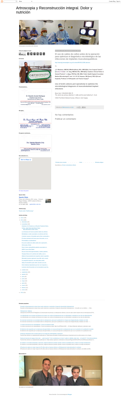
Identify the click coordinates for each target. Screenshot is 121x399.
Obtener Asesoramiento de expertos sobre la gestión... (36, 256)
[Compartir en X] (81, 107)
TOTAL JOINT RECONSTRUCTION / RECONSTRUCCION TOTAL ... (31, 229)
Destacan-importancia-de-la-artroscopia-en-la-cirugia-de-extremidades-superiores (41, 333)
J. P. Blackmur (59, 69)
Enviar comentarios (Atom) (69, 165)
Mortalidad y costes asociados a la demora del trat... (35, 234)
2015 (22, 217)
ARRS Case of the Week (28, 249)
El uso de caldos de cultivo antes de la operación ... (35, 243)
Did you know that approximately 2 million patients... (35, 251)
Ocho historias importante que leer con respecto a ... (35, 265)
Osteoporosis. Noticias (26, 311)
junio (23, 278)
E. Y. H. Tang (68, 71)
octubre (24, 270)
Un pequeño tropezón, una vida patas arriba (33, 260)
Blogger (70, 394)
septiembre (25, 272)
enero (23, 289)
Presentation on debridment (29, 240)
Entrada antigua (99, 162)
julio (23, 276)
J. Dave (68, 74)
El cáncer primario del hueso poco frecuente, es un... (35, 238)
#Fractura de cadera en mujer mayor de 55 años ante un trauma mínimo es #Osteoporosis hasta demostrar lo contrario (50, 347)
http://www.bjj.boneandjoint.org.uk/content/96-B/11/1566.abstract (72, 62)
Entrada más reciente (60, 162)
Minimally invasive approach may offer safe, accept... (35, 258)
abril (23, 283)
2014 (22, 220)
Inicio (80, 162)
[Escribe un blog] (79, 107)
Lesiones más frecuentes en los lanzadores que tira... (35, 267)
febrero (24, 287)
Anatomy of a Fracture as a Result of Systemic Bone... (35, 226)
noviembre (25, 224)
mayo (23, 281)
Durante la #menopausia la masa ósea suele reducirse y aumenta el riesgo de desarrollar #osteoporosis (47, 306)
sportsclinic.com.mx (35, 204)
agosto (24, 274)
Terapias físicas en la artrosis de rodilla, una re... (34, 254)
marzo (23, 285)
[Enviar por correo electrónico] (78, 107)
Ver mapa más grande (24, 190)
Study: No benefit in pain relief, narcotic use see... (34, 262)
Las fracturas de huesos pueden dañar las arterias (35, 231)
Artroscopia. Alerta (26, 245)
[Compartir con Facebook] (83, 107)
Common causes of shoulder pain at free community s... (36, 236)
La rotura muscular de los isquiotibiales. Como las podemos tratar (37, 324)
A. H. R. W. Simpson (79, 76)
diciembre (24, 222)
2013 (22, 292)
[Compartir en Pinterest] (85, 107)
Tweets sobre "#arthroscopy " (26, 211)
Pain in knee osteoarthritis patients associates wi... (34, 247)
